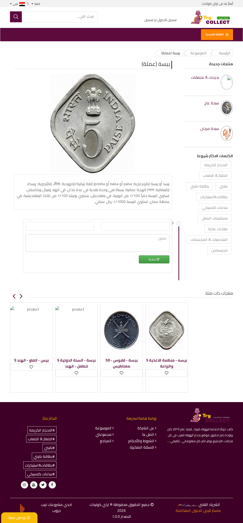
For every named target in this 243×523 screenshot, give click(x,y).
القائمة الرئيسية (215, 34)
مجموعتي (104, 434)
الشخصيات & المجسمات (209, 239)
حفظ (152, 259)
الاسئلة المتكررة (142, 447)
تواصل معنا (17, 517)
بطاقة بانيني (199, 186)
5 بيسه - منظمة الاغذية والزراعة (166, 363)
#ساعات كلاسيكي (41, 473)
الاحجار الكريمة (216, 164)
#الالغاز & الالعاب (41, 438)
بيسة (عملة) (156, 64)
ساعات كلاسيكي (215, 207)
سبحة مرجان (209, 129)
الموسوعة (103, 427)
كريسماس (219, 250)
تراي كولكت (210, 3)
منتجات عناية (218, 228)
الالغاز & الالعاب (215, 175)
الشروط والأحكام (141, 440)
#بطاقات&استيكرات (40, 465)
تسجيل (148, 20)
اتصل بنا (148, 434)
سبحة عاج (211, 103)
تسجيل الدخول (167, 20)
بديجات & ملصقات (205, 77)
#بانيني (49, 447)
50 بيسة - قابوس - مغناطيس (122, 363)
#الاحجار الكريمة (42, 430)
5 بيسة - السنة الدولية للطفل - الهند (76, 363)
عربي (16, 3)
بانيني (223, 186)
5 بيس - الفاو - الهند (31, 360)
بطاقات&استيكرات (214, 196)
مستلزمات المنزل (215, 218)
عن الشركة (145, 427)
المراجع (106, 440)
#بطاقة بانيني (44, 456)
